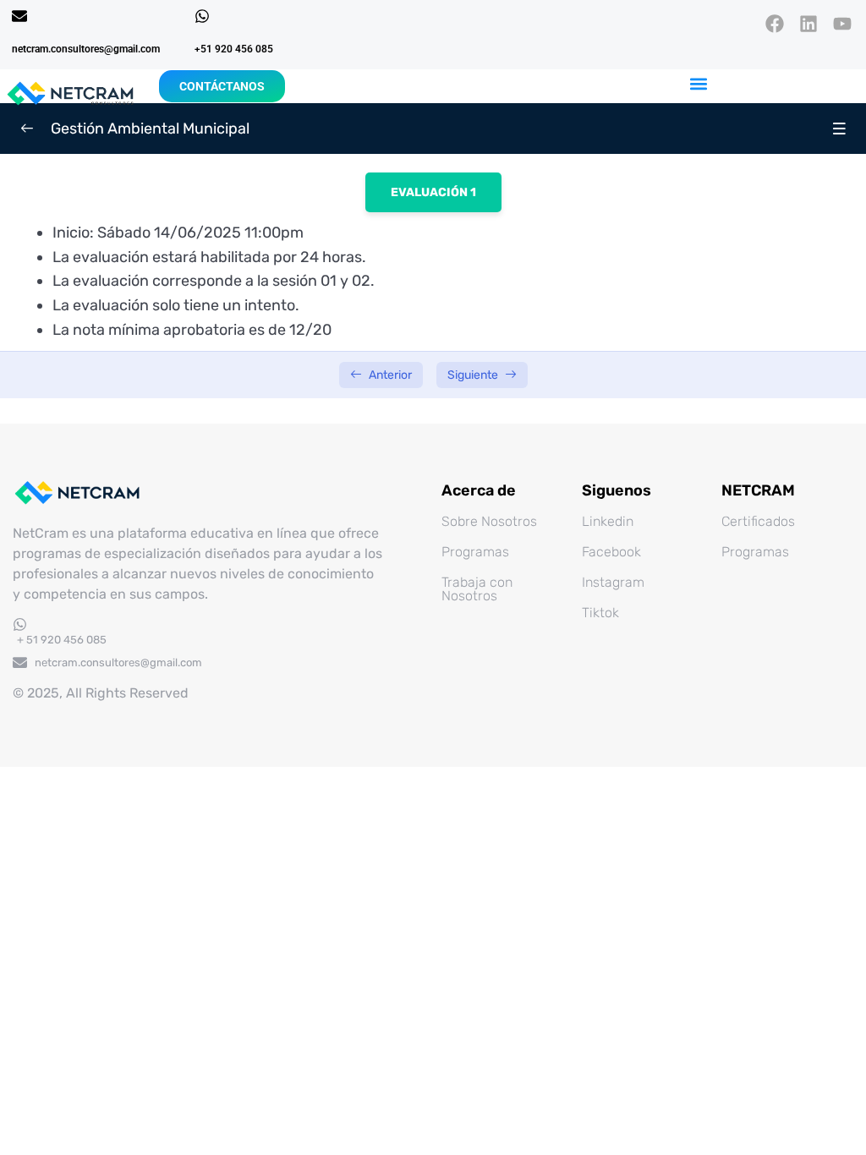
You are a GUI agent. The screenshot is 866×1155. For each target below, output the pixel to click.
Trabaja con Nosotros (476, 589)
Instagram (613, 582)
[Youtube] (843, 23)
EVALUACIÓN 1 (433, 192)
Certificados (758, 521)
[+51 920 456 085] (202, 16)
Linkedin (607, 521)
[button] (699, 83)
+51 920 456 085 (234, 49)
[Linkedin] (809, 23)
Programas (475, 552)
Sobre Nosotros (489, 521)
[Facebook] (774, 23)
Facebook (611, 552)
